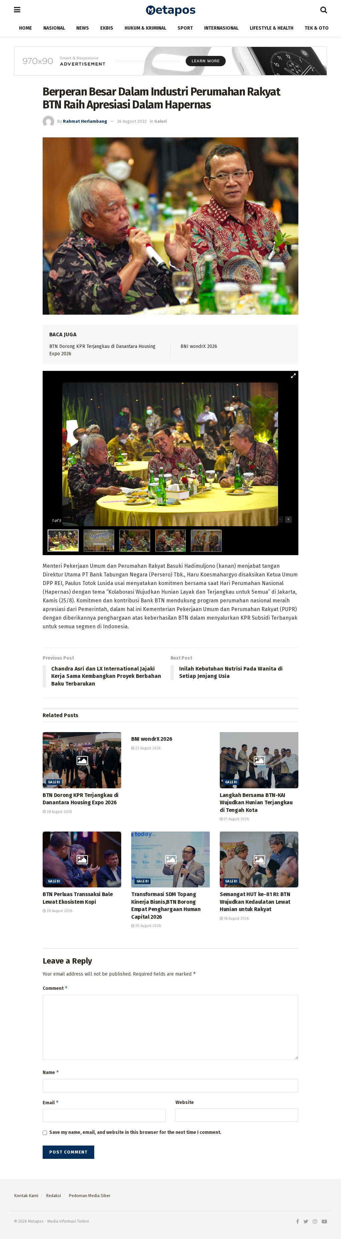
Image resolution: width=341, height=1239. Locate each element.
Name (51, 1072)
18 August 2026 (236, 918)
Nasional (54, 28)
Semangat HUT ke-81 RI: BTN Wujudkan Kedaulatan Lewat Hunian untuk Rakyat (255, 901)
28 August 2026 (59, 812)
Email (51, 1102)
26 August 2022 (132, 121)
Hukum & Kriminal (145, 28)
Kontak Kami (26, 1195)
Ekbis (106, 28)
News (82, 28)
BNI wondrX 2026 (198, 346)
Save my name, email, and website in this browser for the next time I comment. (135, 1132)
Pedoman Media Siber (90, 1195)
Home (25, 28)
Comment (55, 988)
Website (184, 1102)
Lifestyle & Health (271, 28)
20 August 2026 (59, 911)
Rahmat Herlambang (85, 121)
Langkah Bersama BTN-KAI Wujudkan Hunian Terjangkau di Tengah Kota (256, 802)
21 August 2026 (236, 819)
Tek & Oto (317, 28)
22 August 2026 (147, 748)
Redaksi (53, 1195)
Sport (185, 28)
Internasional (221, 28)
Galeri (160, 121)
